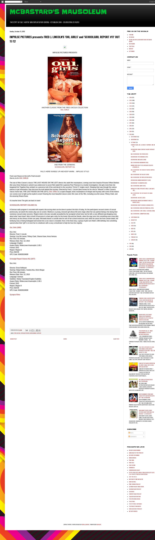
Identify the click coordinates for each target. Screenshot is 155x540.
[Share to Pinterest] (39, 330)
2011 (130, 246)
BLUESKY (131, 49)
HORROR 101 (132, 467)
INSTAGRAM (132, 44)
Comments (133, 436)
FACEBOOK (131, 37)
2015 (130, 128)
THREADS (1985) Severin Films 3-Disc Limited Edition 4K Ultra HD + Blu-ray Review (147, 300)
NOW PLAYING (132, 482)
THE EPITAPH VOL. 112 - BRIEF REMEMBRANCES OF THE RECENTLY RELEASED (146, 332)
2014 (130, 131)
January (133, 240)
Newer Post (13, 339)
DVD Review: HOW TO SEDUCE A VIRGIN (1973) (142, 205)
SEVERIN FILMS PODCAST (135, 489)
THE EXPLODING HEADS (134, 499)
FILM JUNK (131, 460)
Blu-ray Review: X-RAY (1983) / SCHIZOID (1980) (143, 211)
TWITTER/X (131, 46)
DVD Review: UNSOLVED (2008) (138, 159)
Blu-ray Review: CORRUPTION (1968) (140, 214)
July (132, 223)
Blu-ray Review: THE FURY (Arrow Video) (141, 177)
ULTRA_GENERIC (85, 524)
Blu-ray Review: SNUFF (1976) (138, 186)
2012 (130, 243)
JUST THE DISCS (133, 477)
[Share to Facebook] (37, 330)
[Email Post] (26, 330)
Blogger (99, 524)
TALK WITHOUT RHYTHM (135, 496)
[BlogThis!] (32, 330)
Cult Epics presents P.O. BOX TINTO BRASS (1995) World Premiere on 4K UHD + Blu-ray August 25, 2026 (147, 349)
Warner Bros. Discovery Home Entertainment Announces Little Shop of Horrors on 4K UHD (146, 317)
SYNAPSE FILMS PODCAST (135, 494)
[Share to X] (35, 330)
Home (65, 339)
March (133, 234)
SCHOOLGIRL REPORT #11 (65, 167)
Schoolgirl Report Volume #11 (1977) (22, 259)
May (132, 228)
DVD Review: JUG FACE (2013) (138, 198)
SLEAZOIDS (131, 491)
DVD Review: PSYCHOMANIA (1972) (139, 157)
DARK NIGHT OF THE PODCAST (136, 453)
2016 (130, 126)
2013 (130, 134)
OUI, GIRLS (65, 110)
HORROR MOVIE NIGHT (134, 470)
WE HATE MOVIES (133, 511)
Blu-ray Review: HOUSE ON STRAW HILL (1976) (142, 208)
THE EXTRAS (132, 501)
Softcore (39, 333)
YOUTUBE (131, 35)
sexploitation (33, 333)
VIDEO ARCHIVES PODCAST (135, 509)
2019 (130, 117)
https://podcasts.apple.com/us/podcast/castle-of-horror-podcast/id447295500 (141, 473)
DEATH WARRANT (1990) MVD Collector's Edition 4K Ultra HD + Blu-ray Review (146, 396)
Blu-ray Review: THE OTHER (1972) (139, 154)
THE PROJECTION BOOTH (135, 506)
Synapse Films (15, 295)
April (132, 231)
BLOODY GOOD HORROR (134, 450)
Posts (131, 433)
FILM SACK (131, 463)
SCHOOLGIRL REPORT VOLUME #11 (23, 205)
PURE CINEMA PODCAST (134, 484)
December (134, 137)
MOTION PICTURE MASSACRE (136, 479)
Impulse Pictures (25, 333)
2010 (130, 249)
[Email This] (30, 330)
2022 (130, 109)
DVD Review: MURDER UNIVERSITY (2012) (141, 180)
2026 (130, 97)
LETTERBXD (131, 51)
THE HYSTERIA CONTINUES (135, 504)
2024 (130, 103)
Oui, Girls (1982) (15, 227)
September (134, 217)
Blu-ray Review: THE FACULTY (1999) (140, 174)
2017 (130, 123)
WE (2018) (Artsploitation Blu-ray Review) (146, 380)
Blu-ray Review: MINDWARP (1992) (139, 162)
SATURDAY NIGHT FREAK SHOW (136, 486)
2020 (130, 114)
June (132, 226)
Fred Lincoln (17, 333)
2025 (130, 100)
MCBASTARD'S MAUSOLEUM (58, 12)
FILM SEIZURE (132, 465)
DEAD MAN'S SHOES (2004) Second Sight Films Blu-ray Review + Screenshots (146, 412)
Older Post (116, 339)
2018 (130, 120)
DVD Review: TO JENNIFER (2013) (139, 183)
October (133, 142)
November (134, 139)
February (133, 237)
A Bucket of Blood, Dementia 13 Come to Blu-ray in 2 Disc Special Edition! (147, 365)
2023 (130, 106)
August (133, 220)
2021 (130, 111)
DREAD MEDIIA (132, 458)
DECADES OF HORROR (134, 455)
